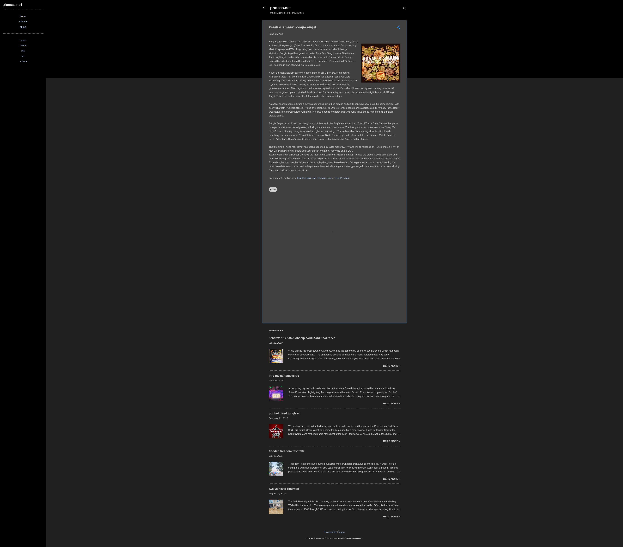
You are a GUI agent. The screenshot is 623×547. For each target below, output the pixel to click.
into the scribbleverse (284, 375)
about (23, 27)
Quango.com (324, 178)
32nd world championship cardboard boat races (302, 338)
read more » (391, 365)
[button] (398, 27)
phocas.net (280, 8)
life (23, 50)
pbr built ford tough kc (284, 413)
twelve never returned (284, 488)
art (23, 56)
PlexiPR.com (342, 178)
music (23, 40)
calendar (23, 21)
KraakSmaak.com (306, 178)
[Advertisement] (334, 293)
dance (23, 45)
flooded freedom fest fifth (286, 451)
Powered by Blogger (334, 532)
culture (23, 61)
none (273, 189)
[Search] (405, 9)
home (23, 16)
